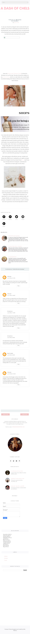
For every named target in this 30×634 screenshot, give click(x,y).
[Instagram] (16, 461)
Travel (5, 560)
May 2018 (5, 546)
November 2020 (6, 534)
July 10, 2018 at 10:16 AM (11, 373)
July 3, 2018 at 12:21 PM (11, 278)
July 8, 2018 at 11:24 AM (11, 312)
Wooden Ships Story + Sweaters (15, 246)
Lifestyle (6, 558)
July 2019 (5, 539)
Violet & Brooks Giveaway (13, 235)
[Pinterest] (19, 461)
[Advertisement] (15, 605)
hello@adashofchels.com (18, 426)
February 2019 (6, 541)
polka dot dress (6, 77)
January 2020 (6, 536)
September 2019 (6, 537)
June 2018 (5, 545)
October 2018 (6, 542)
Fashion (6, 556)
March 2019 (5, 540)
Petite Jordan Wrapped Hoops (14, 73)
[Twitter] (13, 461)
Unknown (9, 276)
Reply (18, 285)
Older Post (24, 414)
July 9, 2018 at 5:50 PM (11, 337)
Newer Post (5, 414)
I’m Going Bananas (12, 256)
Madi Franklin (10, 353)
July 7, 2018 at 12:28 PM (11, 295)
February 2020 (6, 535)
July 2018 (5, 544)
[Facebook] (10, 461)
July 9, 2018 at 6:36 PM (11, 354)
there (23, 160)
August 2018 (6, 543)
